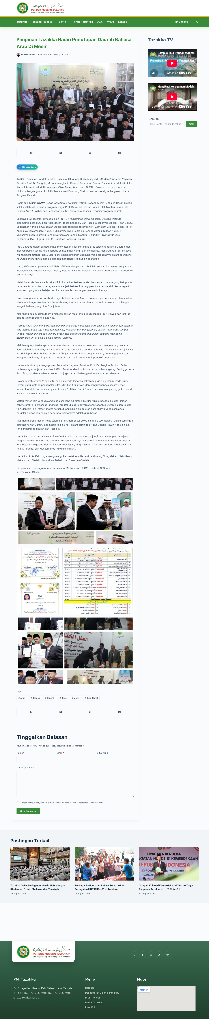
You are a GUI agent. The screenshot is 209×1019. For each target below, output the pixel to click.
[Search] (197, 22)
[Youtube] (167, 954)
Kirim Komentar (28, 811)
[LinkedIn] (119, 153)
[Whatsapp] (134, 954)
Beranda (22, 21)
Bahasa (35, 698)
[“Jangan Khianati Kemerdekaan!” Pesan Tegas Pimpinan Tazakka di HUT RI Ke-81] (169, 864)
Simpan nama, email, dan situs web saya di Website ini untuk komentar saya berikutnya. (62, 802)
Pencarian (153, 118)
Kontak (122, 21)
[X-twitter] (159, 954)
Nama (20, 752)
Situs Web (102, 752)
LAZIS (100, 21)
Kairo (63, 698)
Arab (21, 698)
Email (60, 752)
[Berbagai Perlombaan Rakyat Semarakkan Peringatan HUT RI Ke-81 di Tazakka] (104, 864)
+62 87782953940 (35, 993)
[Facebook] (31, 153)
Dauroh (49, 698)
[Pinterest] (90, 153)
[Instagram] (151, 954)
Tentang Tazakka (41, 21)
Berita (62, 21)
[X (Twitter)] (60, 153)
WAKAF (110, 21)
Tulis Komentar (25, 767)
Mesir (75, 698)
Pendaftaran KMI (83, 21)
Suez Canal (91, 698)
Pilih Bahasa (181, 21)
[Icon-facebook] (142, 954)
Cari (191, 123)
